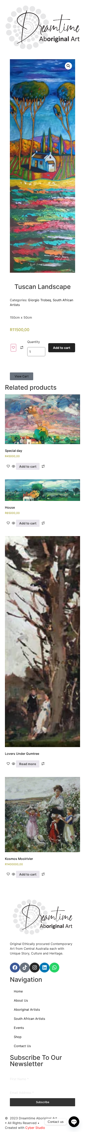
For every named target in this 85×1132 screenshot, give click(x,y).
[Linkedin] (44, 967)
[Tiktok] (25, 967)
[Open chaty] (74, 1121)
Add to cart (61, 348)
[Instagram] (35, 967)
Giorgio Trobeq (39, 300)
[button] (68, 65)
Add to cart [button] (27, 466)
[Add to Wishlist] (13, 347)
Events (19, 1028)
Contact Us (22, 1046)
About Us (21, 1000)
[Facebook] (15, 967)
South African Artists (29, 1019)
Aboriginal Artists (27, 1009)
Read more (27, 764)
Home (18, 991)
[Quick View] (13, 466)
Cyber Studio (35, 1128)
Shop (18, 1037)
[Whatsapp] (54, 967)
